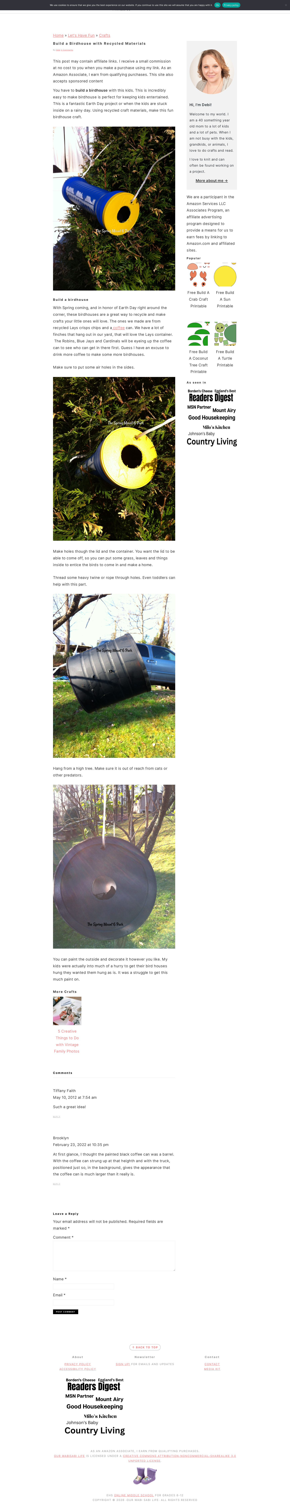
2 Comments (67, 50)
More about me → (212, 180)
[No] (285, 5)
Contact (212, 1364)
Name (60, 1279)
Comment (63, 1237)
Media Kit (212, 1369)
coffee (118, 328)
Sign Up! (123, 1364)
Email (59, 1295)
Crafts (104, 35)
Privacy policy (231, 5)
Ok (217, 5)
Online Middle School (134, 1495)
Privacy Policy (77, 1364)
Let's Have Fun (81, 35)
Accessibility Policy (77, 1369)
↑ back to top (145, 1347)
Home (58, 35)
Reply (56, 1117)
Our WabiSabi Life (69, 1456)
